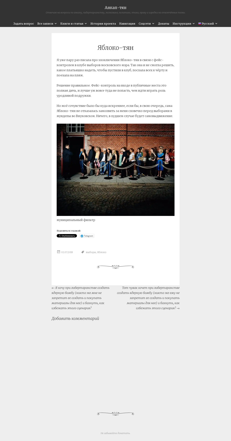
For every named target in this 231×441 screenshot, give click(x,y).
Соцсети (145, 23)
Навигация (127, 23)
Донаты (163, 23)
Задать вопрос (23, 23)
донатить (124, 433)
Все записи (45, 23)
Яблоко (101, 252)
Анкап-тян (115, 7)
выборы (91, 252)
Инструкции (182, 23)
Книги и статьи (71, 23)
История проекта (103, 23)
